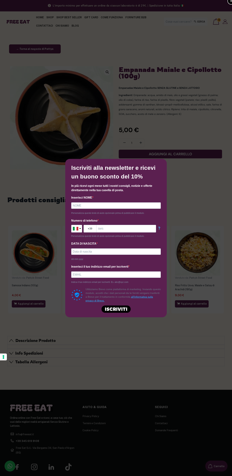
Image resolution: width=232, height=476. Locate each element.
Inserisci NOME (81, 197)
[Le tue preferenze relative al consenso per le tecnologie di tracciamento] (3, 357)
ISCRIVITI (116, 309)
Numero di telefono (84, 220)
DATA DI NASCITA (83, 243)
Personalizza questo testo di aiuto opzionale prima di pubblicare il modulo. (107, 213)
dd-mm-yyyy (77, 259)
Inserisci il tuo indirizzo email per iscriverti (99, 266)
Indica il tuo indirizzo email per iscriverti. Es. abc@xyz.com (99, 282)
